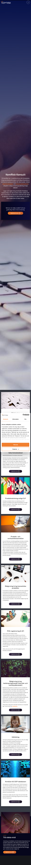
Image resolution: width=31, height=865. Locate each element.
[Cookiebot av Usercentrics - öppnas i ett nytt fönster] (22, 415)
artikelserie (14, 706)
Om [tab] (25, 419)
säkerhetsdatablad (7, 184)
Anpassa (14, 449)
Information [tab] (15, 419)
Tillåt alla (15, 444)
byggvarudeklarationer (22, 184)
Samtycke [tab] (5, 419)
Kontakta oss (14, 213)
